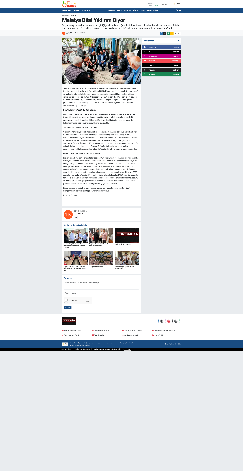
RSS (66, 344)
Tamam (127, 349)
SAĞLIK (149, 10)
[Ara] (177, 11)
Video (78, 10)
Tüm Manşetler (99, 335)
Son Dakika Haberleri (131, 335)
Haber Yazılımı (169, 344)
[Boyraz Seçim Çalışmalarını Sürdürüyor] (127, 258)
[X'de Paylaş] (164, 33)
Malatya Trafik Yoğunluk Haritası (165, 330)
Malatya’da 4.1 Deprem (123, 244)
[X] (161, 321)
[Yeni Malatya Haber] (69, 4)
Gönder (67, 307)
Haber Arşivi (159, 335)
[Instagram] (165, 321)
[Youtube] (168, 321)
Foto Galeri (68, 10)
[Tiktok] (172, 321)
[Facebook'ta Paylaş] (161, 33)
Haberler (65, 15)
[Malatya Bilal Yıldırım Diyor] (101, 61)
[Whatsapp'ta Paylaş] (168, 33)
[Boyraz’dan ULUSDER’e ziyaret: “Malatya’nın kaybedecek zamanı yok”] (76, 258)
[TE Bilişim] (68, 214)
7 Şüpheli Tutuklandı (96, 267)
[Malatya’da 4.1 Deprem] (127, 235)
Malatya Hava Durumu (102, 330)
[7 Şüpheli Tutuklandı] (101, 258)
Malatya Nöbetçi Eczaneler (72, 330)
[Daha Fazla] (172, 33)
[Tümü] (178, 41)
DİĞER (155, 10)
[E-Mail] (75, 217)
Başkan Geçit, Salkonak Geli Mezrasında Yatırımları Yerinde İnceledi (74, 245)
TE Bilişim (78, 213)
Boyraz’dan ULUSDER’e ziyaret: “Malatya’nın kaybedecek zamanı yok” (75, 268)
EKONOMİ (127, 10)
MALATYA (111, 10)
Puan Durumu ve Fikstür (71, 335)
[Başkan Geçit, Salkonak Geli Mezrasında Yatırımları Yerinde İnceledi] (76, 235)
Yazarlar (87, 10)
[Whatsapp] (179, 321)
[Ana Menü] (179, 11)
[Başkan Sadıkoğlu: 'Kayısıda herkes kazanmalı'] (101, 235)
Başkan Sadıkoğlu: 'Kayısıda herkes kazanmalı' (99, 245)
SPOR (142, 10)
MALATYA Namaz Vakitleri (133, 330)
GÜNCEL (136, 10)
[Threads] (176, 321)
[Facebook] (158, 321)
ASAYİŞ (119, 10)
